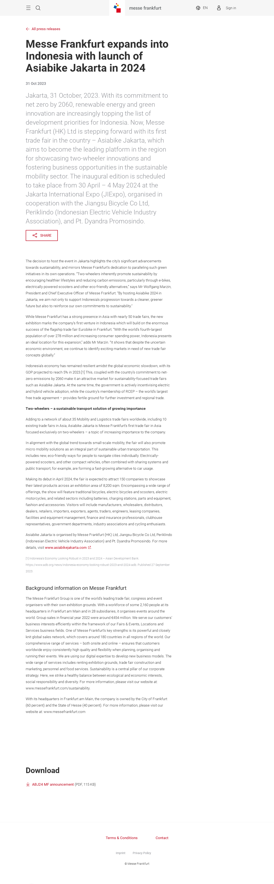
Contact (162, 838)
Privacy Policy (142, 853)
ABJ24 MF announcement (53, 784)
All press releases (46, 29)
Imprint (120, 853)
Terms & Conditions (122, 838)
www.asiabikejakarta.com (66, 548)
